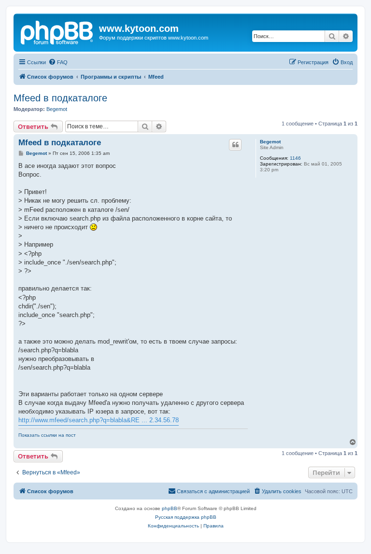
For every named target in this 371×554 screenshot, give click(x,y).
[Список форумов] (57, 31)
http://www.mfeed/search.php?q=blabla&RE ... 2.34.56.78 (98, 420)
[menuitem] (58, 62)
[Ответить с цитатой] (235, 145)
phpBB (169, 508)
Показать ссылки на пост (47, 435)
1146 (295, 158)
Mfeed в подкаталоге (60, 98)
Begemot (56, 109)
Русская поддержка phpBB (185, 517)
